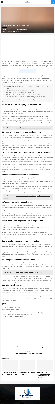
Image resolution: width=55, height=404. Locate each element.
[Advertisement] (27, 49)
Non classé (4, 27)
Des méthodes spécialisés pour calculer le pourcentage (9, 373)
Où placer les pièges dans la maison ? (11, 311)
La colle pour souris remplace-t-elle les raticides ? (14, 316)
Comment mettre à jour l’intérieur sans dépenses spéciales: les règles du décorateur (43, 375)
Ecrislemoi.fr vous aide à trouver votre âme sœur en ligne (27, 347)
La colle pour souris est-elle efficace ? (11, 307)
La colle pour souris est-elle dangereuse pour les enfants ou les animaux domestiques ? (23, 312)
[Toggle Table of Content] (33, 71)
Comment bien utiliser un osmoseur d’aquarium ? (27, 353)
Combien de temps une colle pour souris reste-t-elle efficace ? (17, 314)
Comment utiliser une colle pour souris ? (12, 309)
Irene (4, 31)
